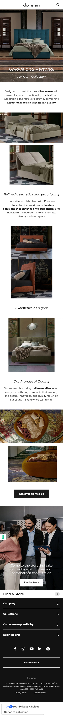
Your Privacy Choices (26, 706)
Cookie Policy (40, 693)
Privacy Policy (21, 693)
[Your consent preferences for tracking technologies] (3, 537)
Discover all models (31, 493)
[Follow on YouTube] (31, 649)
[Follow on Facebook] (15, 649)
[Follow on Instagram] (23, 649)
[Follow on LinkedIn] (40, 649)
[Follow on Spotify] (48, 649)
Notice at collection (16, 712)
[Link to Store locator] (31, 548)
